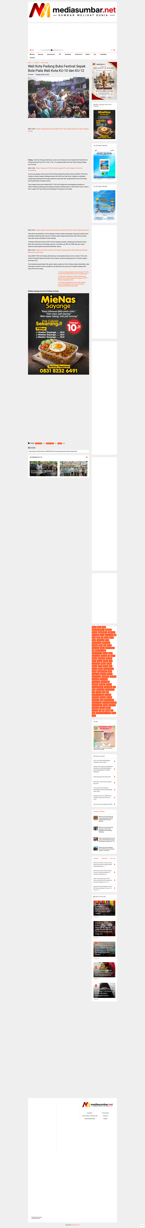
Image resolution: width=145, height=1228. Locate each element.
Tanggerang (95, 708)
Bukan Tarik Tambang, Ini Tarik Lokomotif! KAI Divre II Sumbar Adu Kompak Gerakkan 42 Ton (107, 839)
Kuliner (94, 661)
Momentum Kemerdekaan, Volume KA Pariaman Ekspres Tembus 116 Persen (106, 849)
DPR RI (107, 640)
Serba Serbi (78, 54)
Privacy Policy (105, 1113)
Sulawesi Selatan (109, 700)
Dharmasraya (100, 640)
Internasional (51, 54)
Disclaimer (89, 1113)
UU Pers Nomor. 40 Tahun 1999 (89, 1115)
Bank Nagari (95, 635)
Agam (99, 627)
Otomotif (32, 57)
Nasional (40, 54)
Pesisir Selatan (108, 687)
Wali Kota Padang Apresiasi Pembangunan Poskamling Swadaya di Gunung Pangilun (73, 471)
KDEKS (110, 653)
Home (33, 54)
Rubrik (87, 54)
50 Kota (94, 627)
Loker (110, 661)
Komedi (113, 655)
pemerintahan (103, 679)
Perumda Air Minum (97, 687)
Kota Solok (109, 658)
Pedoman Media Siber (89, 1118)
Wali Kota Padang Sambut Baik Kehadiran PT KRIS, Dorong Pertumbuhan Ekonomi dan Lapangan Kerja (73, 273)
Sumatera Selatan (97, 705)
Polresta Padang (109, 689)
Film (105, 645)
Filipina (100, 645)
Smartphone (95, 700)
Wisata (114, 713)
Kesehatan (68, 54)
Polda (93, 689)
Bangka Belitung (102, 632)
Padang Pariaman (108, 668)
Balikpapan (108, 629)
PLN (114, 687)
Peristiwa (108, 684)
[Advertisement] (72, 35)
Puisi (103, 692)
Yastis (93, 715)
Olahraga (105, 666)
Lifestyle (105, 661)
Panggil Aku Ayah (102, 671)
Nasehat (109, 663)
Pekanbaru (113, 676)
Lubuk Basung (96, 663)
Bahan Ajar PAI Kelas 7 (98, 629)
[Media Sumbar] (51, 50)
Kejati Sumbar (96, 655)
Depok (94, 640)
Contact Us (105, 1115)
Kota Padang (44, 62)
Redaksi (105, 1118)
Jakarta (102, 648)
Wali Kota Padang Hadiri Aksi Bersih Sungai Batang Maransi (42, 472)
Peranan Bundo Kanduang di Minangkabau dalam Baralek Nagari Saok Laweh (102, 909)
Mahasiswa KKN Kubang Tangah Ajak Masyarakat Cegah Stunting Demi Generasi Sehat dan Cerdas (104, 950)
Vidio (93, 713)
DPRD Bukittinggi (96, 642)
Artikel (103, 627)
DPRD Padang (106, 642)
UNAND (107, 710)
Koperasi (94, 658)
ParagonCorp (95, 674)
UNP (112, 710)
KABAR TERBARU (99, 811)
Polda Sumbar (100, 689)
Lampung (99, 661)
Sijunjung (109, 697)
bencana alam (109, 635)
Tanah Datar (112, 705)
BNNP (98, 637)
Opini (110, 666)
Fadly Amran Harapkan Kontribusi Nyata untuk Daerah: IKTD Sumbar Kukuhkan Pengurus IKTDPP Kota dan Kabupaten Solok (72, 278)
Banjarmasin (111, 632)
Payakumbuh (105, 676)
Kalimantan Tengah (100, 650)
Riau (107, 692)
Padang (100, 668)
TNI (60, 54)
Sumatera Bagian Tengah (109, 702)
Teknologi (102, 708)
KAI (93, 650)
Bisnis (93, 637)
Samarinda (108, 694)
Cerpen (106, 637)
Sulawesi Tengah (96, 702)
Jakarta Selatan (110, 648)
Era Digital (95, 645)
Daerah (111, 637)
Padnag (94, 671)
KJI (109, 655)
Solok (101, 700)
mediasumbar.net (75, 1224)
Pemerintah (95, 679)
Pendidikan (103, 54)
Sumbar (36, 62)
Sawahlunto (95, 697)
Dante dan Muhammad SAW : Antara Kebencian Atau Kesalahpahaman (104, 973)
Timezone (95, 710)
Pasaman (109, 674)
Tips (94, 54)
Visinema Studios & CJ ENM (103, 713)
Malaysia (103, 663)
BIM (115, 635)
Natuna (100, 666)
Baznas (102, 635)
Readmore (96, 917)
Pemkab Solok (96, 681)
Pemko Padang (105, 681)
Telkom (108, 708)
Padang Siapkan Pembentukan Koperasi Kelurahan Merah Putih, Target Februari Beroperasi (62, 230)
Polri (93, 692)
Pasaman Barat (96, 676)
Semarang (102, 697)
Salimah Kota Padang (98, 694)
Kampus (105, 653)
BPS (102, 637)
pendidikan (95, 684)
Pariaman (103, 674)
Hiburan (109, 645)
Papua (110, 671)
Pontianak (98, 692)
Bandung (94, 632)
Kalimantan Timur (97, 653)
